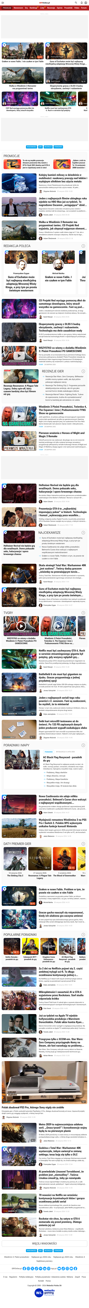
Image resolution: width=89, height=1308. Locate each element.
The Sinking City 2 (15, 862)
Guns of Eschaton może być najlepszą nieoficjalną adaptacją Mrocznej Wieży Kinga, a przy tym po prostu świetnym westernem (66, 53)
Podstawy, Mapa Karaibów (57, 779)
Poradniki (68, 8)
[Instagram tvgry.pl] (67, 1268)
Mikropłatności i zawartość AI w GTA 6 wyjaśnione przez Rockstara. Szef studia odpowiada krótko (44, 1000)
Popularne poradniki (44, 935)
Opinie (59, 8)
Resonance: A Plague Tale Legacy (39, 863)
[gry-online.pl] (44, 3)
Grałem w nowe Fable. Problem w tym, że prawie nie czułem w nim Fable (23, 53)
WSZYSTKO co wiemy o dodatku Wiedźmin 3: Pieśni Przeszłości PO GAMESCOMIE (44, 355)
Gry (26, 8)
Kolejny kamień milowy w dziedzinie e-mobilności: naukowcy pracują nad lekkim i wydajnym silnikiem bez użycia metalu (44, 183)
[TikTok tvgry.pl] (63, 1268)
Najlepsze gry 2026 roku (41, 1257)
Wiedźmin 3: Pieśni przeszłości (16, 1257)
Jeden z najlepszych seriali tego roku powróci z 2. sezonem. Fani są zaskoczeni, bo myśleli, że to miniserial (44, 706)
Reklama (70, 1277)
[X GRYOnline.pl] (32, 1268)
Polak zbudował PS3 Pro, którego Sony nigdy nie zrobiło (44, 1090)
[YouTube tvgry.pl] (59, 1268)
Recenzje (51, 8)
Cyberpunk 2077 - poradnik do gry (30, 949)
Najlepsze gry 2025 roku (63, 1257)
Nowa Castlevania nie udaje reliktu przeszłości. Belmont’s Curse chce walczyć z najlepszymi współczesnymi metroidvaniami (61, 550)
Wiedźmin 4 (80, 1257)
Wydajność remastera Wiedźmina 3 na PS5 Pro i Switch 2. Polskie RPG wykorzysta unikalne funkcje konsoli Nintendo (44, 828)
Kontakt (41, 1281)
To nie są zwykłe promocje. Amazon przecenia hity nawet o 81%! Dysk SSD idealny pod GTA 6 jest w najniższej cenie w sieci (27, 164)
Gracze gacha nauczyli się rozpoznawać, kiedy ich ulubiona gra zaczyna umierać (44, 919)
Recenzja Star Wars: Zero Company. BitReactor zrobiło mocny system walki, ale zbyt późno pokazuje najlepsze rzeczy (64, 379)
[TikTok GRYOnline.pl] (36, 1268)
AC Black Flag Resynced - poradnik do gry (44, 769)
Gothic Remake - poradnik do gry (12, 949)
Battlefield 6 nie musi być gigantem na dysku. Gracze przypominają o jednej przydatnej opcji (44, 682)
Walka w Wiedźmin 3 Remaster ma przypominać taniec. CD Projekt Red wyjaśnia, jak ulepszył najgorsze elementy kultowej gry (23, 78)
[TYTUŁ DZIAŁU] (44, 844)
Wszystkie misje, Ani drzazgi (58, 782)
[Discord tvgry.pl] (71, 1268)
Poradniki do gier (44, 745)
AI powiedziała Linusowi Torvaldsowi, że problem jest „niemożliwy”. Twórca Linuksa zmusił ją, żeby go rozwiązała (44, 1180)
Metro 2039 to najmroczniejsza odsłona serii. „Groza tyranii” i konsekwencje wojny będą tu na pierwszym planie (44, 1132)
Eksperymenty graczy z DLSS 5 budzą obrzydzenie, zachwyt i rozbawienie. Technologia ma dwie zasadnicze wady (66, 78)
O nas (5, 1277)
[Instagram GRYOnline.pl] (28, 1268)
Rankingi (33, 8)
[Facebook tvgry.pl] (75, 1268)
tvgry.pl (44, 613)
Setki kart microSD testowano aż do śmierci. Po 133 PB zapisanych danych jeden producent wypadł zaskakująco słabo (44, 729)
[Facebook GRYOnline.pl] (24, 1268)
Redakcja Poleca (44, 246)
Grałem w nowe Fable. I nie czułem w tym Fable (58, 272)
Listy (42, 8)
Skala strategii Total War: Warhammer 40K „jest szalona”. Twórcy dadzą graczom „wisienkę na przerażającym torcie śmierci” (44, 573)
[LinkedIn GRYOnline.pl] (44, 1268)
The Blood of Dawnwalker (64, 862)
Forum (84, 8)
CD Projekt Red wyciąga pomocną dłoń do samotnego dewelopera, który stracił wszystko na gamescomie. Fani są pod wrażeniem (20, 102)
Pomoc (48, 1281)
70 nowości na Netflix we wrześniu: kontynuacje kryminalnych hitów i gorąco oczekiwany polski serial (44, 1203)
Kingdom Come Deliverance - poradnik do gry (48, 950)
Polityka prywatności (42, 1277)
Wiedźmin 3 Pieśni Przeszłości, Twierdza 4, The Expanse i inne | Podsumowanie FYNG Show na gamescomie (44, 416)
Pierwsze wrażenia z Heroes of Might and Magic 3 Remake (44, 441)
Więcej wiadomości (44, 1243)
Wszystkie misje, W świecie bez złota (61, 786)
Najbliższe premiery (44, 1261)
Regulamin (13, 1277)
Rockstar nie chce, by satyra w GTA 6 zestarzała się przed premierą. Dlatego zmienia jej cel (44, 1227)
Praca (84, 1277)
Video (76, 8)
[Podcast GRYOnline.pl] (40, 1268)
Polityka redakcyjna (26, 1277)
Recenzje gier (63, 371)
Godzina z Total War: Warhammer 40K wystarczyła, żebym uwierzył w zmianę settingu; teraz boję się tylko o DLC (44, 1156)
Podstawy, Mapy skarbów (57, 772)
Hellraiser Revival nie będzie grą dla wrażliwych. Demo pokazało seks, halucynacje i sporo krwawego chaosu (44, 493)
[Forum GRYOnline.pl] (48, 1268)
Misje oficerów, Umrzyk (56, 776)
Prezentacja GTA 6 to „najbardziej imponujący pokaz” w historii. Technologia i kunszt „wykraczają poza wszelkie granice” (44, 517)
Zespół (77, 1277)
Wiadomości (31, 147)
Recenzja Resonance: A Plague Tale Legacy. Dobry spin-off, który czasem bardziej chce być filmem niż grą (21, 383)
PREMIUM (7, 8)
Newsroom (18, 8)
